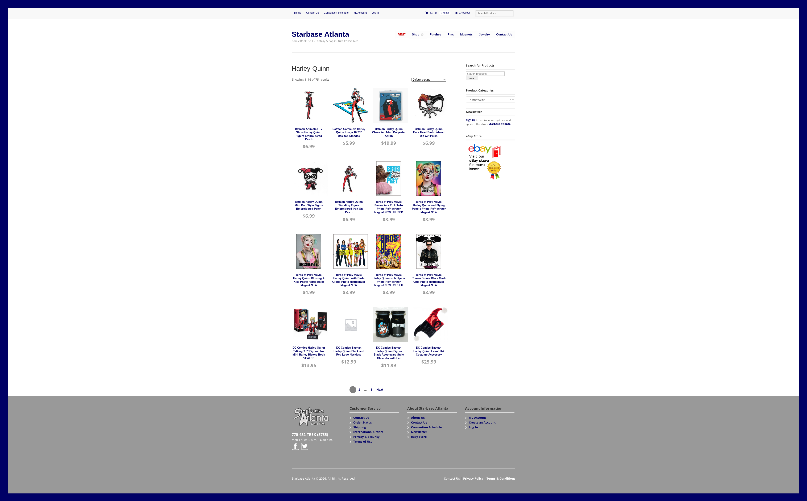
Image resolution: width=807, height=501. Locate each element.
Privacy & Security (366, 437)
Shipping (359, 427)
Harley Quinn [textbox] (489, 99)
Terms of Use (362, 441)
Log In (375, 12)
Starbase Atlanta (320, 34)
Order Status (362, 422)
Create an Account (482, 422)
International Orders (368, 432)
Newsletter (419, 432)
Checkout (464, 12)
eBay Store (419, 437)
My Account (360, 12)
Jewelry (484, 34)
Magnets (466, 34)
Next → (381, 389)
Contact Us (312, 12)
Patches (435, 34)
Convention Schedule (336, 12)
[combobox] (490, 99)
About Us (418, 418)
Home (297, 12)
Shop (415, 34)
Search (472, 78)
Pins (451, 34)
